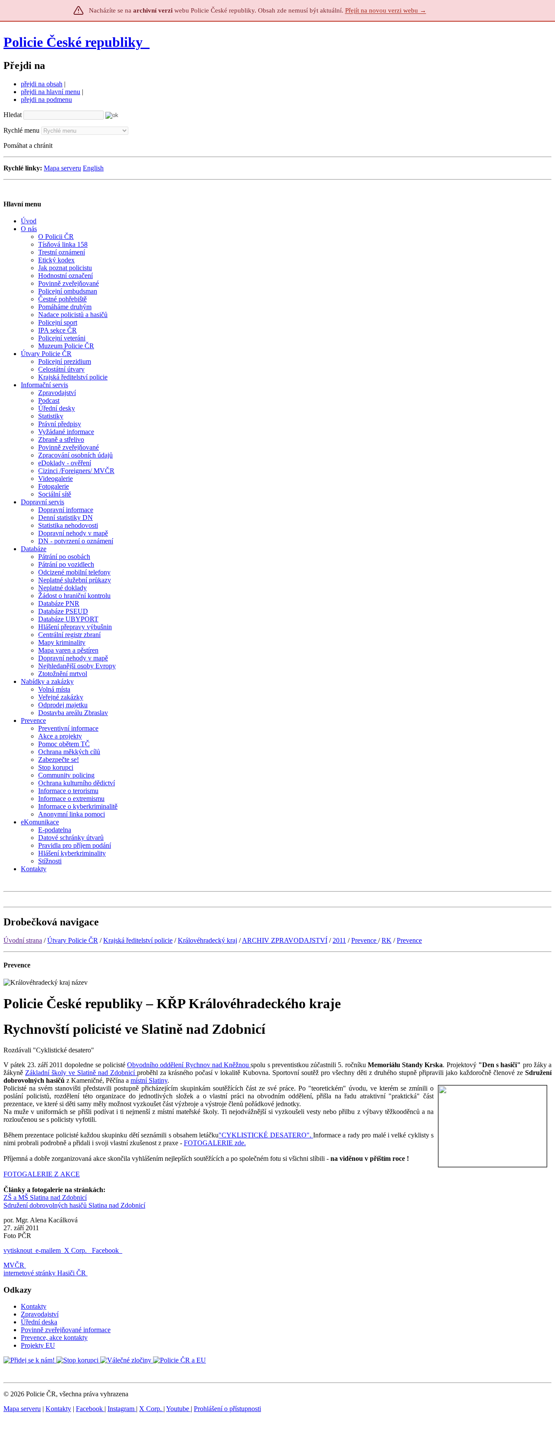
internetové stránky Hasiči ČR (44, 1273)
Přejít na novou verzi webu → (385, 10)
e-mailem (48, 1250)
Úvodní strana (22, 940)
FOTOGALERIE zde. (215, 1143)
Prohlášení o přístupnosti (227, 1408)
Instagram (122, 1408)
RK (387, 940)
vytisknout (17, 1250)
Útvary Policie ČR (72, 940)
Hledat (12, 114)
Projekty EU (38, 1345)
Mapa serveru (62, 168)
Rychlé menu (21, 130)
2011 (339, 940)
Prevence (364, 940)
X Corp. (76, 1250)
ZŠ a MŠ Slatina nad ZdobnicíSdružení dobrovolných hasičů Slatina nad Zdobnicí (74, 1201)
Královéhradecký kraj (207, 940)
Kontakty (33, 1306)
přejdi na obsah (41, 84)
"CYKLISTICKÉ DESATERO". (266, 1135)
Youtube (178, 1408)
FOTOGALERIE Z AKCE (41, 1174)
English (93, 168)
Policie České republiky (73, 42)
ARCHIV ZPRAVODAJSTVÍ (284, 940)
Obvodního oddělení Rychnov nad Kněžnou (189, 1064)
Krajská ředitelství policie (138, 940)
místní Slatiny (149, 1080)
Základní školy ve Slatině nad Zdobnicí (81, 1072)
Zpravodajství (40, 1314)
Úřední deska (39, 1322)
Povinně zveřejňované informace (66, 1329)
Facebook (106, 1250)
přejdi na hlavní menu (50, 91)
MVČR (13, 1265)
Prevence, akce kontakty (54, 1337)
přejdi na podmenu (46, 99)
